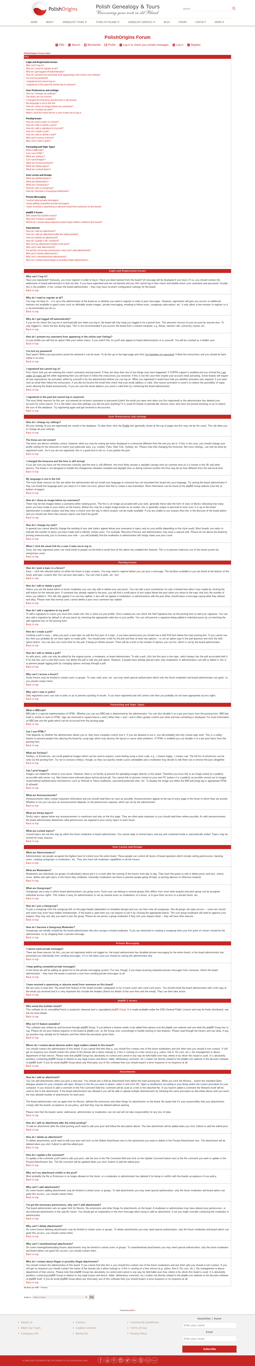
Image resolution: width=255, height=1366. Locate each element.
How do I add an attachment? (41, 231)
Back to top (32, 290)
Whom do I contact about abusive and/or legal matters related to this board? (64, 222)
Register (196, 44)
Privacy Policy (138, 1333)
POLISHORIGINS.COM (76, 1360)
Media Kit (82, 1333)
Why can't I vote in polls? (38, 141)
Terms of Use (138, 1328)
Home (34, 22)
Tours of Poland (106, 22)
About (50, 22)
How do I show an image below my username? (49, 106)
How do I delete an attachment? (42, 237)
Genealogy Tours (74, 22)
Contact (200, 22)
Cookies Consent (86, 1328)
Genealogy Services (140, 22)
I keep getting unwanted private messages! (47, 203)
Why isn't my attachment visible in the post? (48, 244)
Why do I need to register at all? (42, 68)
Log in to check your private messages (146, 44)
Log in (179, 44)
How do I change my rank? (39, 109)
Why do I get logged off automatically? (45, 71)
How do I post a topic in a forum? (42, 122)
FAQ (61, 44)
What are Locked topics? (38, 169)
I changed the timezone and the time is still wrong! (51, 100)
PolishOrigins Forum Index (37, 53)
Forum (182, 22)
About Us (26, 1322)
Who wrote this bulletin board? (41, 215)
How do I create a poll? (37, 131)
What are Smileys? (35, 156)
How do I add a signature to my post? (44, 128)
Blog (167, 22)
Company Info (29, 1333)
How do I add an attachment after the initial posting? (52, 234)
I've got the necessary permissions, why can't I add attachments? (58, 250)
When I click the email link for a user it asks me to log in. (54, 112)
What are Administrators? (38, 178)
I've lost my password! (37, 78)
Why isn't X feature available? (41, 219)
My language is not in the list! (40, 103)
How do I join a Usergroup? (40, 188)
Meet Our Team (31, 1328)
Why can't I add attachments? (40, 247)
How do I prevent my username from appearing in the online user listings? (63, 75)
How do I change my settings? (41, 93)
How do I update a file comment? (42, 241)
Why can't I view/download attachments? (46, 256)
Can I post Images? (36, 159)
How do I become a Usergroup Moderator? (47, 191)
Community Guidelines (144, 1322)
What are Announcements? (39, 163)
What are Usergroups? (37, 185)
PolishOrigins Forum (127, 37)
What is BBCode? (35, 150)
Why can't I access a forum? (40, 137)
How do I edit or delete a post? (41, 125)
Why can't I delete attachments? (42, 253)
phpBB (131, 1310)
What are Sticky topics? (37, 166)
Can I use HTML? (35, 153)
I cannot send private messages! (42, 200)
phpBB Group (118, 1009)
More (218, 22)
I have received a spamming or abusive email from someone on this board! (63, 206)
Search (76, 44)
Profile (112, 44)
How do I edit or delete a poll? (41, 134)
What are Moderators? (37, 181)
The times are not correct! (39, 96)
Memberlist (94, 44)
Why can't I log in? (35, 65)
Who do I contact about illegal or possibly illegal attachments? (57, 260)
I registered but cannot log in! (40, 81)
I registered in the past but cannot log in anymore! (51, 84)
